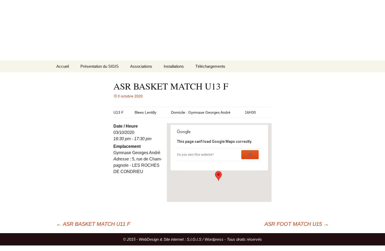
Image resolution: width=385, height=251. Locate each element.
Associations (141, 66)
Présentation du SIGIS (99, 66)
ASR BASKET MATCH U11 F (93, 224)
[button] (218, 176)
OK (250, 155)
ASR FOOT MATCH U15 (297, 224)
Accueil (62, 66)
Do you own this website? (195, 154)
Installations (174, 66)
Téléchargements (210, 66)
